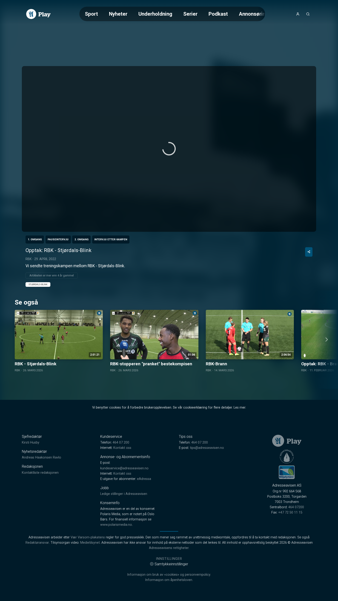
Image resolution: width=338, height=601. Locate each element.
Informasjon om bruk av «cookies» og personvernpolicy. (169, 575)
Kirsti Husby (30, 442)
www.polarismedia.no (116, 525)
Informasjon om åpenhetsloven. (169, 580)
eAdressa (144, 479)
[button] (169, 149)
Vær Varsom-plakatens (88, 537)
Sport (91, 14)
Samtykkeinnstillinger (171, 564)
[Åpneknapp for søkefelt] (307, 14)
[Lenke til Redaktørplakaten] (287, 456)
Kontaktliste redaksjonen (40, 473)
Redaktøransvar (37, 543)
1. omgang (35, 239)
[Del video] (308, 252)
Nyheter (118, 14)
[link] (38, 14)
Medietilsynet (90, 543)
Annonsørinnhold (258, 14)
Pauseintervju (58, 239)
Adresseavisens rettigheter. (169, 548)
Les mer (239, 407)
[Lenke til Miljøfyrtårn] (286, 472)
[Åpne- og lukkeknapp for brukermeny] (297, 14)
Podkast (218, 14)
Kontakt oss (122, 448)
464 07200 (296, 507)
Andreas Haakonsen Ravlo (41, 457)
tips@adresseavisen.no (207, 448)
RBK (29, 259)
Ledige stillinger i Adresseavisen (123, 494)
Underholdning (155, 14)
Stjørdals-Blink (38, 284)
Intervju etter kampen (110, 239)
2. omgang (81, 239)
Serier (190, 14)
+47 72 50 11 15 (290, 512)
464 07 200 (121, 442)
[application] (169, 149)
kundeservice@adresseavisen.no (124, 468)
